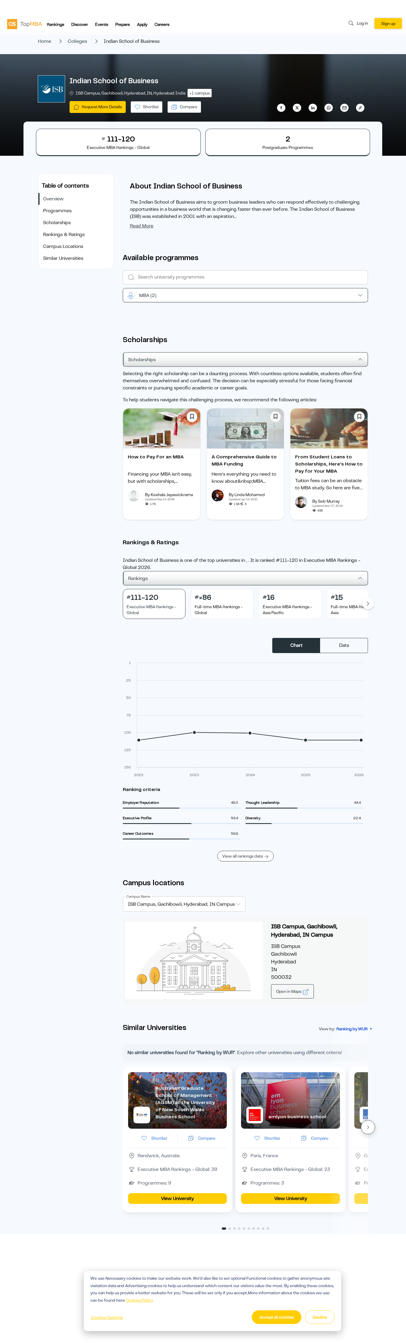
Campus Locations (63, 246)
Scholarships (57, 223)
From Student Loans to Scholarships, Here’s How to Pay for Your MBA (329, 464)
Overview (53, 199)
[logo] (24, 24)
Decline (320, 1317)
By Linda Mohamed (247, 494)
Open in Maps (289, 991)
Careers (162, 24)
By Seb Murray (326, 501)
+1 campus (199, 93)
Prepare (122, 24)
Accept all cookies (276, 1317)
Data (344, 645)
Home (44, 41)
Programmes (57, 211)
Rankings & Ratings (64, 235)
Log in (362, 23)
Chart (296, 645)
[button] (368, 1127)
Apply (142, 24)
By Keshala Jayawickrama (169, 494)
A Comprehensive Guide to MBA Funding (244, 460)
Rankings (55, 24)
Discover (79, 24)
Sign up (388, 23)
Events (101, 24)
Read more (141, 226)
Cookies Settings (107, 1317)
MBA (147, 295)
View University (177, 1199)
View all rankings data (242, 856)
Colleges (77, 41)
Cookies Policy (139, 1300)
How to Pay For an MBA (156, 457)
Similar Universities (63, 258)
